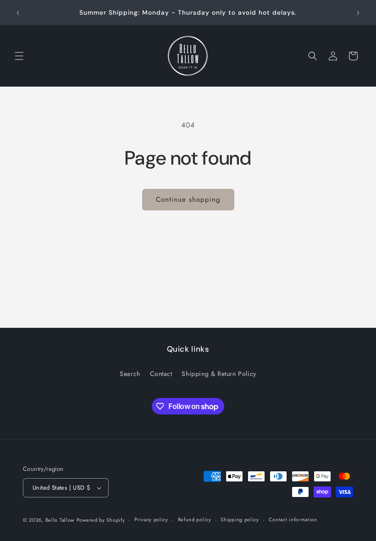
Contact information (293, 519)
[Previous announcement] (18, 13)
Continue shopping (188, 199)
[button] (19, 56)
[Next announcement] (358, 13)
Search (130, 373)
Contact (161, 373)
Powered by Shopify (101, 520)
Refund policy (194, 519)
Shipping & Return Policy (219, 373)
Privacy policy (151, 519)
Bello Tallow (59, 520)
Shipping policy (240, 519)
